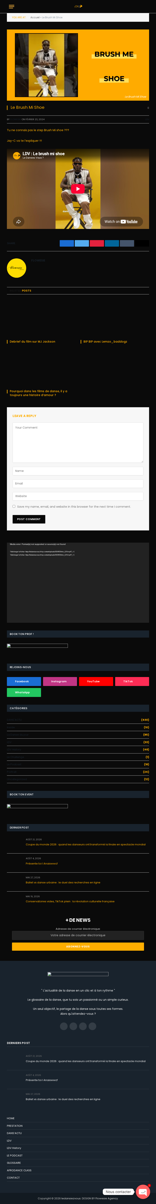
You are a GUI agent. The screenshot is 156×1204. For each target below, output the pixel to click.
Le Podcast (14, 764)
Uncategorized (17, 779)
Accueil (35, 17)
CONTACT (13, 1178)
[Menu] (11, 6)
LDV (147, 119)
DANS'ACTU (14, 720)
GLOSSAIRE (14, 1163)
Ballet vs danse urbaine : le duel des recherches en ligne (63, 882)
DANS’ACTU (14, 1133)
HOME (11, 1118)
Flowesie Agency (106, 1198)
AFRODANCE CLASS (19, 1170)
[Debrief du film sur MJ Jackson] (41, 318)
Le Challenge (15, 757)
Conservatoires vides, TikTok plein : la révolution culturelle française (70, 901)
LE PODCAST (15, 1155)
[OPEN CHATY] (143, 1192)
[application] (78, 583)
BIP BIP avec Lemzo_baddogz (105, 342)
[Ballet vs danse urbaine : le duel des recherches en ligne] (14, 882)
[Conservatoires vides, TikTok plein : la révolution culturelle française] (14, 901)
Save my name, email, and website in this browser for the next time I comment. (74, 507)
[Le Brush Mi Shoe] (78, 65)
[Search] (145, 6)
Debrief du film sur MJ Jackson (32, 342)
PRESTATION (15, 1126)
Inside (11, 727)
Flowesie (15, 119)
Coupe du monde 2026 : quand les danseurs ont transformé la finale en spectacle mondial (86, 844)
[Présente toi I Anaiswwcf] (14, 863)
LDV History (14, 749)
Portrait (11, 772)
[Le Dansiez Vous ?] (78, 6)
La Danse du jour (18, 735)
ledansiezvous (71, 1198)
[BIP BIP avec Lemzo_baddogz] (115, 318)
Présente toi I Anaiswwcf (42, 863)
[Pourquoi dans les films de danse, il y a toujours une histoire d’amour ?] (41, 368)
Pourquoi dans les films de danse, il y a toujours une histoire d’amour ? (38, 393)
